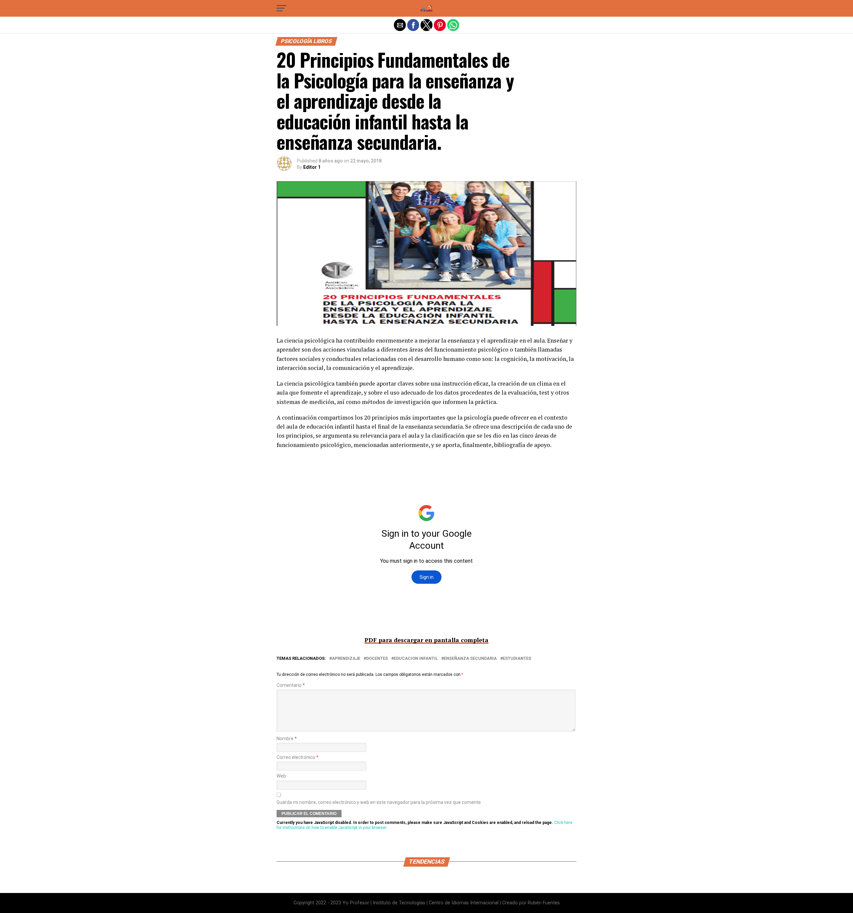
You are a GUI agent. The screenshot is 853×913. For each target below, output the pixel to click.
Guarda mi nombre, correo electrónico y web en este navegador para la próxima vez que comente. (379, 802)
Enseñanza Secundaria (470, 658)
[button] (282, 8)
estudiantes (517, 658)
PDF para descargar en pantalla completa (426, 640)
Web (281, 776)
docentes (377, 658)
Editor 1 (312, 167)
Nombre (287, 738)
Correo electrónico (298, 757)
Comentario (291, 685)
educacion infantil (416, 658)
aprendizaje (346, 658)
